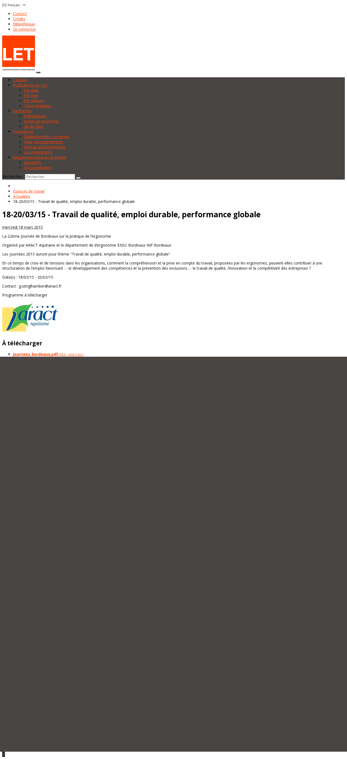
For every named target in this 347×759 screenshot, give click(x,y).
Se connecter (24, 29)
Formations (23, 131)
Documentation (38, 167)
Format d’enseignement (45, 146)
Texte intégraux (37, 105)
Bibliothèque (24, 24)
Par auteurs (34, 100)
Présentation (35, 116)
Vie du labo (33, 126)
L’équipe (20, 79)
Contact (20, 13)
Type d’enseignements (43, 141)
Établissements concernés (47, 136)
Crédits (19, 18)
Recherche (22, 110)
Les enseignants (38, 152)
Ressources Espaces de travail (39, 157)
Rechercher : (13, 176)
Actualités (32, 162)
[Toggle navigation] (38, 72)
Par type (31, 95)
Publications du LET (30, 85)
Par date (31, 90)
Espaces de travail (28, 191)
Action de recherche (41, 121)
